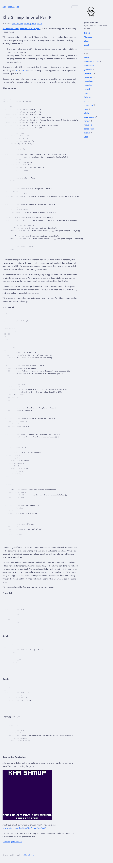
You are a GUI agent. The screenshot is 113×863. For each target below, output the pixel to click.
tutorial (87, 132)
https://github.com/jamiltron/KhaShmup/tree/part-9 (24, 828)
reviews (87, 120)
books (86, 57)
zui (16, 70)
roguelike (88, 124)
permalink (6, 841)
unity (86, 136)
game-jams (88, 81)
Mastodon (88, 36)
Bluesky (87, 40)
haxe (86, 93)
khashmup (88, 104)
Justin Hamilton (16, 841)
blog (4, 6)
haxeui (24, 70)
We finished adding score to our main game (21, 28)
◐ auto (75, 7)
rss (18, 6)
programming (90, 116)
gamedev (88, 85)
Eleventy (27, 855)
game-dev (88, 77)
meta (86, 108)
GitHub (87, 33)
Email (86, 44)
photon (87, 112)
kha (85, 101)
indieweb (88, 97)
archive (11, 6)
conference (89, 65)
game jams (88, 73)
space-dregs (89, 128)
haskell (87, 89)
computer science (91, 61)
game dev (88, 69)
